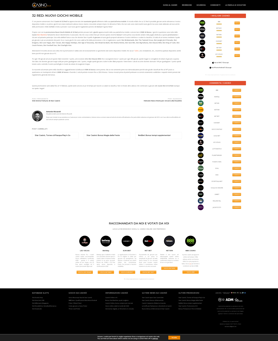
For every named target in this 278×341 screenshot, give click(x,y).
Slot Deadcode (37, 309)
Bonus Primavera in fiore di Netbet (190, 309)
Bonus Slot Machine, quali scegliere (117, 300)
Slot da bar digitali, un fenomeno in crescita (119, 309)
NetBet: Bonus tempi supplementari (190, 303)
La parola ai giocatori (235, 5)
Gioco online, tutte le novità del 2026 (117, 306)
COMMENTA (236, 90)
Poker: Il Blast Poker (75, 303)
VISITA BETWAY (106, 272)
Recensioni (187, 5)
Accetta (174, 338)
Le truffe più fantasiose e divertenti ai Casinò (157, 306)
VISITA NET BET (148, 272)
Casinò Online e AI (111, 297)
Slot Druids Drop (37, 297)
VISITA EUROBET (127, 272)
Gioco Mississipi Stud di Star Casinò (80, 297)
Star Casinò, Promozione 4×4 (188, 306)
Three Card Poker (74, 309)
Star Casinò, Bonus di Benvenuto (153, 300)
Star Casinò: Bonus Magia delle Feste (191, 300)
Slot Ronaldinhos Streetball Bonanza (44, 306)
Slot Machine (42, 35)
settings (155, 339)
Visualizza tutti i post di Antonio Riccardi (59, 114)
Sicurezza (201, 5)
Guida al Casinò (170, 5)
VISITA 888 (190, 272)
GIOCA (237, 23)
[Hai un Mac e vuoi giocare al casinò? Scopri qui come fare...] (213, 62)
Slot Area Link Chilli (38, 300)
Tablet (136, 51)
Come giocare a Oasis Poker (78, 306)
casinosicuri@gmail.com (230, 326)
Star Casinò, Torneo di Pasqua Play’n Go (192, 297)
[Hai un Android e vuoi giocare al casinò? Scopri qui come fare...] (210, 67)
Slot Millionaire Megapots (40, 303)
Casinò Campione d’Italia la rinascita (154, 303)
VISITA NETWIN (169, 268)
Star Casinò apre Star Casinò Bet (152, 297)
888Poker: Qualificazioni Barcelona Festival (83, 300)
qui (190, 264)
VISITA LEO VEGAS (84, 272)
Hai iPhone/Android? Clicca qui (221, 67)
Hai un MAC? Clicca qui (221, 62)
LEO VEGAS (219, 54)
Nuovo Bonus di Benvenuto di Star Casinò (155, 309)
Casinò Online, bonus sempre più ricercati (119, 303)
